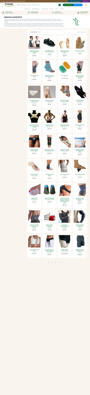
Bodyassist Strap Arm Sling (34, 250)
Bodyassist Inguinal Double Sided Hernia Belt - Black (49, 250)
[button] (85, 5)
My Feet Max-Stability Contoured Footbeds (49, 199)
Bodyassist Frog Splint (80, 50)
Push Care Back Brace (64, 174)
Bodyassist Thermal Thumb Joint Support (64, 150)
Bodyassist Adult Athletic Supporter (34, 150)
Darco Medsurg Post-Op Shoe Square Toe (49, 51)
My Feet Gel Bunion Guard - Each (34, 175)
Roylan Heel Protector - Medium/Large (34, 101)
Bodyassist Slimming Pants (79, 125)
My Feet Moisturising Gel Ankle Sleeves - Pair (49, 76)
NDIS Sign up (85, 1)
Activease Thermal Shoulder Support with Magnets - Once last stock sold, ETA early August (64, 200)
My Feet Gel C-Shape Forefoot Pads (49, 101)
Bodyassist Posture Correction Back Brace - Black (34, 51)
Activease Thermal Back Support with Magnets (34, 225)
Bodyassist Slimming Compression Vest (64, 125)
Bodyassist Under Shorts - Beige (64, 250)
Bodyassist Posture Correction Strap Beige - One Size (34, 125)
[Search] (60, 5)
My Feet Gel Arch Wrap (80, 174)
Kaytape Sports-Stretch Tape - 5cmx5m (49, 225)
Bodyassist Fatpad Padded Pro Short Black (80, 250)
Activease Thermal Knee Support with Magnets (80, 199)
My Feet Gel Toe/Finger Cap (34, 199)
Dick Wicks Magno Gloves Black (80, 101)
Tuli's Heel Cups (64, 75)
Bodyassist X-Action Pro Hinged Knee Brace (49, 150)
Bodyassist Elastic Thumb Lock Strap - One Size (80, 76)
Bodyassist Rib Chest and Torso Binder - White (79, 150)
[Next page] (65, 262)
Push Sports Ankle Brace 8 (49, 175)
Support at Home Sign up (75, 1)
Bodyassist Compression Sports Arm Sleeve (64, 225)
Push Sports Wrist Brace (34, 76)
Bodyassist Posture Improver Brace (49, 125)
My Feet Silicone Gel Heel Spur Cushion (64, 101)
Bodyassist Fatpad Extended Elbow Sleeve (80, 225)
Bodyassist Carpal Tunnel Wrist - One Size (65, 51)
